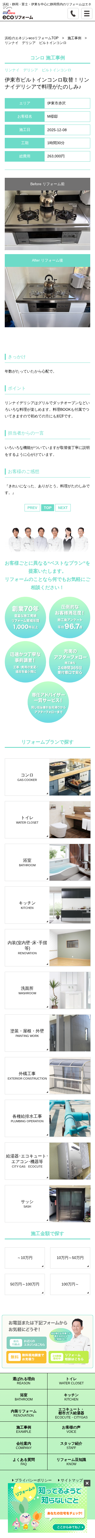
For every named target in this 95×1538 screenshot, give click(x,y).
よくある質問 (24, 1462)
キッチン (71, 1397)
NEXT (63, 508)
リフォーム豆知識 (71, 1462)
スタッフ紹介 (71, 1446)
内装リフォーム (24, 1413)
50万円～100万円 (24, 1284)
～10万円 (24, 1258)
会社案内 (24, 1446)
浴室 (24, 1397)
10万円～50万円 (70, 1258)
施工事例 (23, 1429)
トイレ (71, 1381)
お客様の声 (71, 1429)
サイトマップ (72, 1480)
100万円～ (70, 1284)
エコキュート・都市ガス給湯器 (71, 1413)
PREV (32, 508)
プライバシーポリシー (33, 1480)
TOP (47, 508)
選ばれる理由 (24, 1381)
